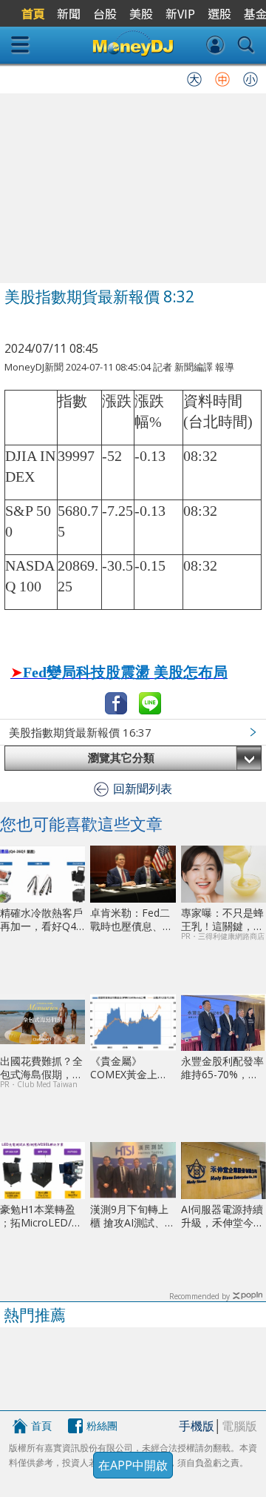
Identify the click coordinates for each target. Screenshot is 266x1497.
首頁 (41, 1425)
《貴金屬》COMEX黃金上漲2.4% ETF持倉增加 (129, 1068)
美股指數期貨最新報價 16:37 (80, 732)
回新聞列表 (142, 788)
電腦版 (239, 1426)
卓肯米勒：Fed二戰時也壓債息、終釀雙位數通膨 (131, 919)
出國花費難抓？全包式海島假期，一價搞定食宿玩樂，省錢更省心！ (41, 1068)
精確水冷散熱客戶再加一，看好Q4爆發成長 (41, 919)
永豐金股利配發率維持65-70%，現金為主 (222, 1068)
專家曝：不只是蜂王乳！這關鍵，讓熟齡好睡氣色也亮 (222, 919)
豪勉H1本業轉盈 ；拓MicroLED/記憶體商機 (41, 1216)
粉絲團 (101, 1425)
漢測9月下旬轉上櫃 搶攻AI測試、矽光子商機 (132, 1216)
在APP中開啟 (133, 1465)
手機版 (196, 1426)
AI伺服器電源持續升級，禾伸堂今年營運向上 (222, 1216)
